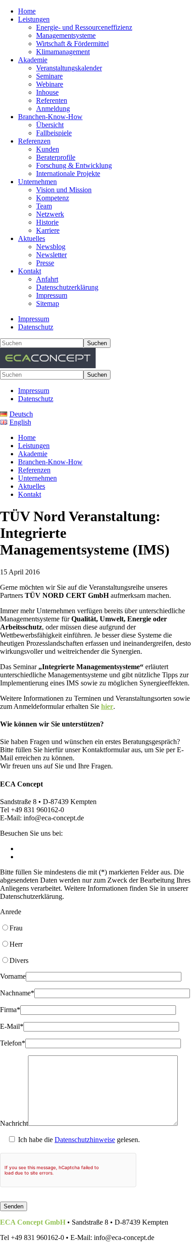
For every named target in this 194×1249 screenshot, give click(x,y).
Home (27, 11)
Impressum (51, 295)
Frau (16, 928)
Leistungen (34, 19)
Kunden (47, 149)
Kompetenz (52, 198)
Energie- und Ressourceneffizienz (84, 27)
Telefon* (12, 1043)
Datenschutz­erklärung (67, 287)
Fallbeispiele (54, 133)
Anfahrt (47, 279)
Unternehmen (37, 181)
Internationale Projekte (68, 173)
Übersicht (50, 125)
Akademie (32, 60)
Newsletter (51, 255)
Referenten (51, 100)
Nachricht (14, 1123)
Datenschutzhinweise (85, 1139)
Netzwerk (50, 214)
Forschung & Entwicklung (74, 165)
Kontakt (29, 271)
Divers (18, 960)
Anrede (10, 912)
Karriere (48, 230)
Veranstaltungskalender (69, 68)
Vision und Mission (64, 190)
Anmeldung (53, 108)
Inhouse (47, 92)
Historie (47, 222)
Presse (45, 263)
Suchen (97, 343)
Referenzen (34, 141)
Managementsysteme (66, 35)
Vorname (13, 976)
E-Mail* (11, 1026)
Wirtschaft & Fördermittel (72, 43)
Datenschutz (35, 327)
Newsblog (50, 246)
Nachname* (17, 993)
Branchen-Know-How (50, 116)
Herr (16, 944)
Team (44, 206)
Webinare (49, 84)
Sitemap (47, 303)
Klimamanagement (63, 52)
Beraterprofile (55, 157)
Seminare (49, 76)
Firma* (10, 1009)
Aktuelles (31, 238)
